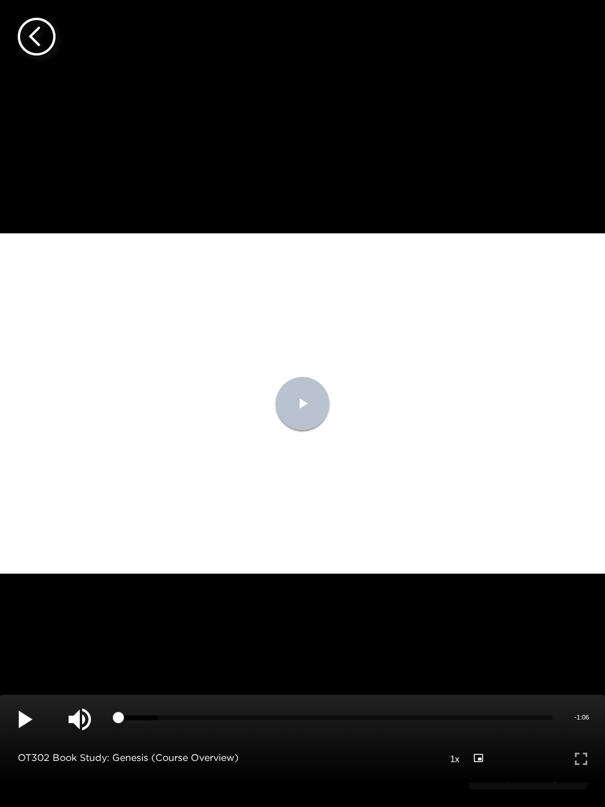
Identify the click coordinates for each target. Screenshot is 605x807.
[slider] (335, 717)
